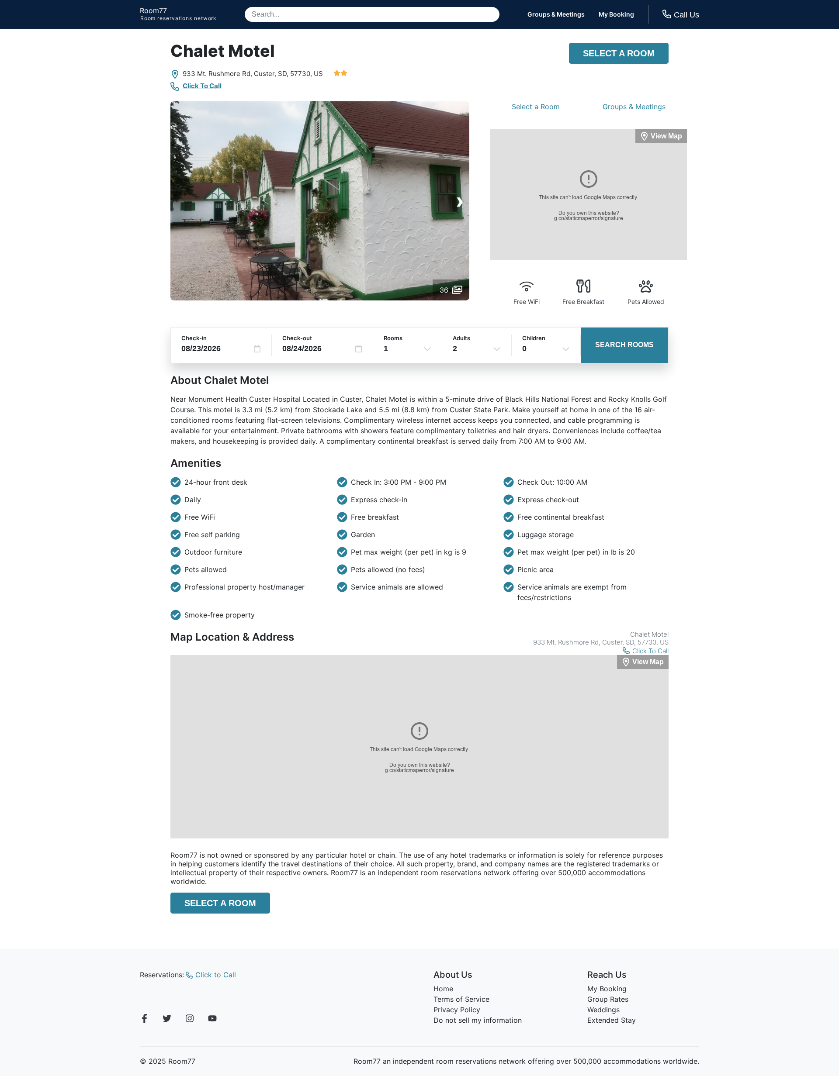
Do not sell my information (477, 1020)
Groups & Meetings (556, 14)
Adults (461, 338)
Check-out (297, 338)
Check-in (194, 338)
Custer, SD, (271, 73)
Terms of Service (461, 999)
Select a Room (619, 53)
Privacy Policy (456, 1009)
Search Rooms (624, 344)
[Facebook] (144, 1019)
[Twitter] (167, 1019)
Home (443, 988)
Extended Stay (611, 1020)
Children (533, 338)
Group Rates (607, 999)
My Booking (616, 14)
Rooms (393, 338)
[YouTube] (212, 1019)
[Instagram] (189, 1019)
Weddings (603, 1009)
